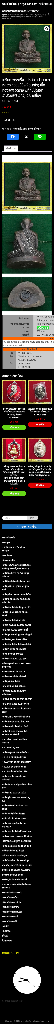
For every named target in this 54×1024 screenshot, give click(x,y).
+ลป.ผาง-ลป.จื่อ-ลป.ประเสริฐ (14, 649)
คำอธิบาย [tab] (11, 148)
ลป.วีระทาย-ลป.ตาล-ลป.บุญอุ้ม (14, 855)
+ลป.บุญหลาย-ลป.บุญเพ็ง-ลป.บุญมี (17, 634)
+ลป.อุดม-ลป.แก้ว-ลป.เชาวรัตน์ (15, 726)
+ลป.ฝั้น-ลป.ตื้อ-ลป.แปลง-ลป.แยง (16, 581)
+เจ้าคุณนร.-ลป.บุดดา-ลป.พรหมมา (16, 841)
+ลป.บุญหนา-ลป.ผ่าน (11, 681)
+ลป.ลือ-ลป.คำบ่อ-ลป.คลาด (13, 813)
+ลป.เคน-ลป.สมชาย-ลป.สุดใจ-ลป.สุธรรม (16, 710)
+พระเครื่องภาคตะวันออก (12, 911)
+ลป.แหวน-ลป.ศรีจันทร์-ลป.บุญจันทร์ (15, 613)
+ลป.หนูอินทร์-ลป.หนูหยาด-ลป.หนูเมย (16, 799)
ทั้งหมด (37, 128)
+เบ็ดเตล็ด (6, 931)
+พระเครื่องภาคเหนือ (10, 916)
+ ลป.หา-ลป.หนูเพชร (10, 747)
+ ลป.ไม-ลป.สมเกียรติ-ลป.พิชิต (14, 771)
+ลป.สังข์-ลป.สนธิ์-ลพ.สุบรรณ (14, 818)
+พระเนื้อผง (7, 555)
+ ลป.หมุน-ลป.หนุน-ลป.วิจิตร (14, 757)
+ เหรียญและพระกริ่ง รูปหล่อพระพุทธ (13, 548)
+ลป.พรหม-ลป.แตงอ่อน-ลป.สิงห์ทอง (17, 836)
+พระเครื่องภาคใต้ (9, 921)
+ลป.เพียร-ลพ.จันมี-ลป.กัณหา (14, 658)
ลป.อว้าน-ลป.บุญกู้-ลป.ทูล (13, 874)
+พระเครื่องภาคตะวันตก (11, 902)
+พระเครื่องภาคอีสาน (22, 128)
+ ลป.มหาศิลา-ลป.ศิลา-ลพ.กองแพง (16, 761)
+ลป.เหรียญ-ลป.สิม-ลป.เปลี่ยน (14, 639)
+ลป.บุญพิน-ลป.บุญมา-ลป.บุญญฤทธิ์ (15, 587)
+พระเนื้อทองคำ (8, 537)
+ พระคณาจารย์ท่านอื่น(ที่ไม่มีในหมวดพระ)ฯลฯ (17, 886)
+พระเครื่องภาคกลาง (10, 907)
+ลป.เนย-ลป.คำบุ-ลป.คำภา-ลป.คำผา (17, 699)
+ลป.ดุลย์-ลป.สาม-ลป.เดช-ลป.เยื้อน (16, 594)
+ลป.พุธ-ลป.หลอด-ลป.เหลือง (14, 792)
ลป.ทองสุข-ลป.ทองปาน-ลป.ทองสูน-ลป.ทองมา (16, 665)
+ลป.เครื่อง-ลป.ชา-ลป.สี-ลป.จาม (15, 721)
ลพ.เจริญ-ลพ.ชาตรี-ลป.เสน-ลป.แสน (17, 865)
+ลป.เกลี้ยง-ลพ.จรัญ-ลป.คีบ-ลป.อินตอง (17, 786)
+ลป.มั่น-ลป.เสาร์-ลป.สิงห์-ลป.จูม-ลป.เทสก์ (16, 574)
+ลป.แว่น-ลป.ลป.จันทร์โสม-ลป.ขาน (16, 831)
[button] (47, 28)
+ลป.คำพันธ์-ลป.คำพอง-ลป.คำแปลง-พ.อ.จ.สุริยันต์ (14, 732)
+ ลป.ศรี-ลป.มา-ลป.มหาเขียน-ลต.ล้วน (14, 741)
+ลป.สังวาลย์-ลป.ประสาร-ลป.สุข (15, 860)
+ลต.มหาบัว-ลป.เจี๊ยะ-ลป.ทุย (13, 671)
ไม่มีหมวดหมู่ (7, 940)
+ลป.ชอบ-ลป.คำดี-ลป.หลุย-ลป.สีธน (16, 607)
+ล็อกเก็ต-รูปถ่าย (9, 560)
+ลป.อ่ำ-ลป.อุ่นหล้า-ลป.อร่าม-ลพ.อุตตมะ (14, 825)
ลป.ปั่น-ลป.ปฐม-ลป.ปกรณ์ (13, 850)
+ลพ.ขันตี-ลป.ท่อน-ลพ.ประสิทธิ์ (15, 629)
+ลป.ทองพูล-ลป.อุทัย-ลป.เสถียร (15, 752)
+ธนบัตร (5, 926)
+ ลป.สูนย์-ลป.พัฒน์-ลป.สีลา (14, 766)
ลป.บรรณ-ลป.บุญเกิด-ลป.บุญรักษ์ (16, 870)
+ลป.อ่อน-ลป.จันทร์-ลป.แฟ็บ (13, 620)
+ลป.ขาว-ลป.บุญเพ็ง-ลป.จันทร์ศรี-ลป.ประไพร (16, 600)
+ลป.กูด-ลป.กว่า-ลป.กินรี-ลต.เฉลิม (16, 846)
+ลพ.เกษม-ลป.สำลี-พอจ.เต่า (14, 686)
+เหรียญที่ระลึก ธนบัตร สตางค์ (14, 879)
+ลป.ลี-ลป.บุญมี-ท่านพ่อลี (12, 653)
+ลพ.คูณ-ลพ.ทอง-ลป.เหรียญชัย (15, 703)
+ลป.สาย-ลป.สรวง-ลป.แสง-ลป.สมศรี (14, 778)
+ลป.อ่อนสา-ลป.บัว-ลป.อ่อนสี (14, 676)
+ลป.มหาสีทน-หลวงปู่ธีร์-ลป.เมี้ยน (16, 716)
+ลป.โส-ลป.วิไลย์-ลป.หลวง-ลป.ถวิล (16, 625)
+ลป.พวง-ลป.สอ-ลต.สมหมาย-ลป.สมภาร (14, 692)
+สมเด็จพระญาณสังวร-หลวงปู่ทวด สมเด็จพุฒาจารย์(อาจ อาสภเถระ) (16, 566)
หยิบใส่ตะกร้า (9, 120)
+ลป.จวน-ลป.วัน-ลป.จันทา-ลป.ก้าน (16, 644)
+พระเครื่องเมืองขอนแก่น (12, 892)
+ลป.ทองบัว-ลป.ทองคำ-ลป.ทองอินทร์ (15, 807)
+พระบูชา (6, 542)
